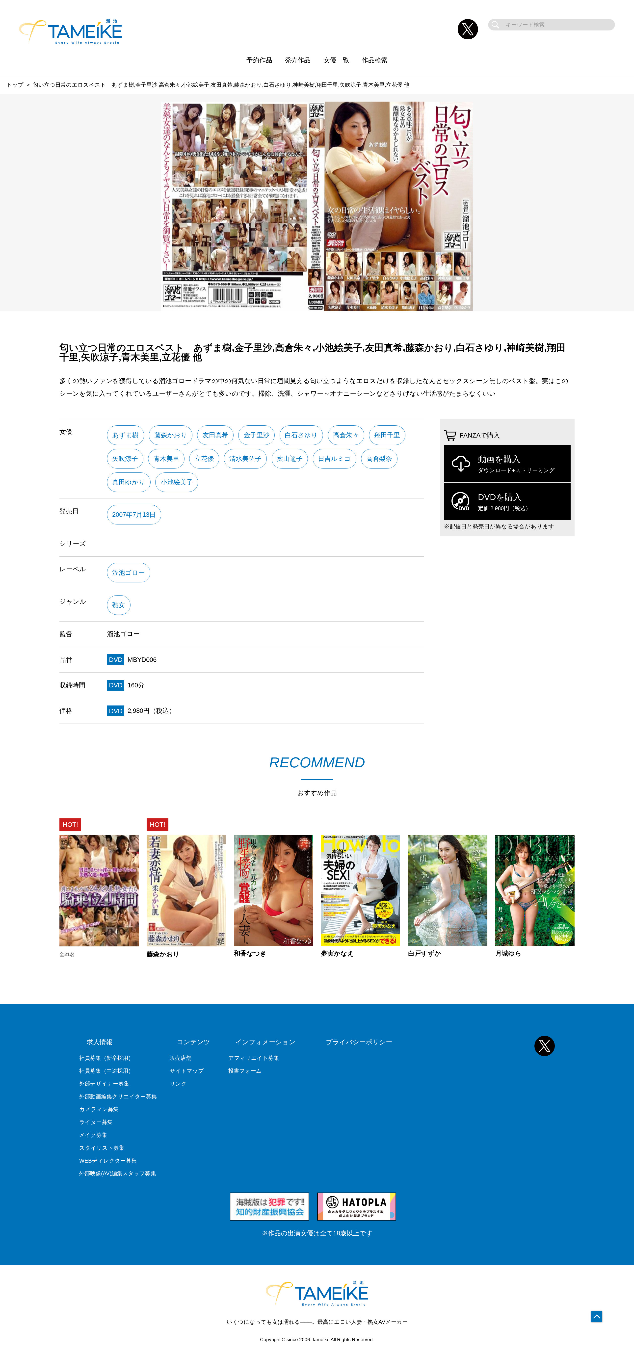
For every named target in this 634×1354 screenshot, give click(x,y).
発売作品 (298, 60)
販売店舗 (180, 1058)
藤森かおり (170, 435)
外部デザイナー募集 (104, 1084)
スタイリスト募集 (101, 1148)
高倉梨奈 (379, 458)
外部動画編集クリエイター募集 (118, 1097)
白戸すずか (424, 953)
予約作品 (259, 60)
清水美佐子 (245, 458)
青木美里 (166, 458)
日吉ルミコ (334, 458)
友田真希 (215, 435)
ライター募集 (96, 1122)
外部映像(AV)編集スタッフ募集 (117, 1173)
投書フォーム (245, 1071)
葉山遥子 (290, 458)
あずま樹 (125, 435)
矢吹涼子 (125, 458)
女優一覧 (336, 60)
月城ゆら (508, 953)
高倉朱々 (346, 435)
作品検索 (375, 60)
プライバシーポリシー (359, 1042)
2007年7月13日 (134, 514)
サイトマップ (187, 1071)
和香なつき (250, 953)
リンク (178, 1084)
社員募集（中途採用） (106, 1071)
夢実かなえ (337, 953)
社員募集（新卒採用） (106, 1058)
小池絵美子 (177, 482)
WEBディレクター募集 (108, 1161)
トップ (15, 85)
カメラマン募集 (99, 1109)
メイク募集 (93, 1135)
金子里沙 (256, 435)
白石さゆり (301, 435)
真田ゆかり (128, 482)
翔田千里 (387, 435)
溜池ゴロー (128, 572)
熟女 (118, 604)
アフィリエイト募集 (253, 1058)
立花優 (204, 458)
